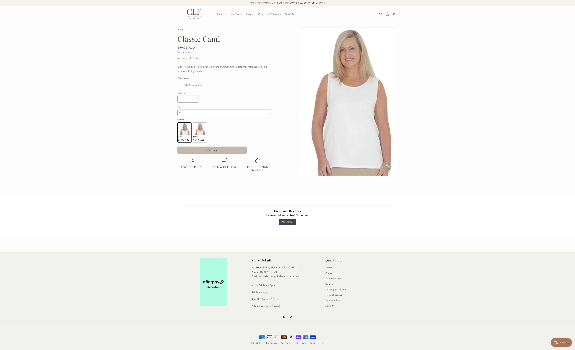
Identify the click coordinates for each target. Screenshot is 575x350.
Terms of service (317, 343)
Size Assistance (333, 278)
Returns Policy (332, 300)
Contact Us (330, 273)
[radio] (184, 132)
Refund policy (286, 343)
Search (328, 267)
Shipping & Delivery (335, 289)
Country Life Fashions (268, 343)
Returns (329, 284)
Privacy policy (301, 343)
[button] (221, 14)
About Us (330, 305)
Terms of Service (333, 295)
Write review (287, 221)
